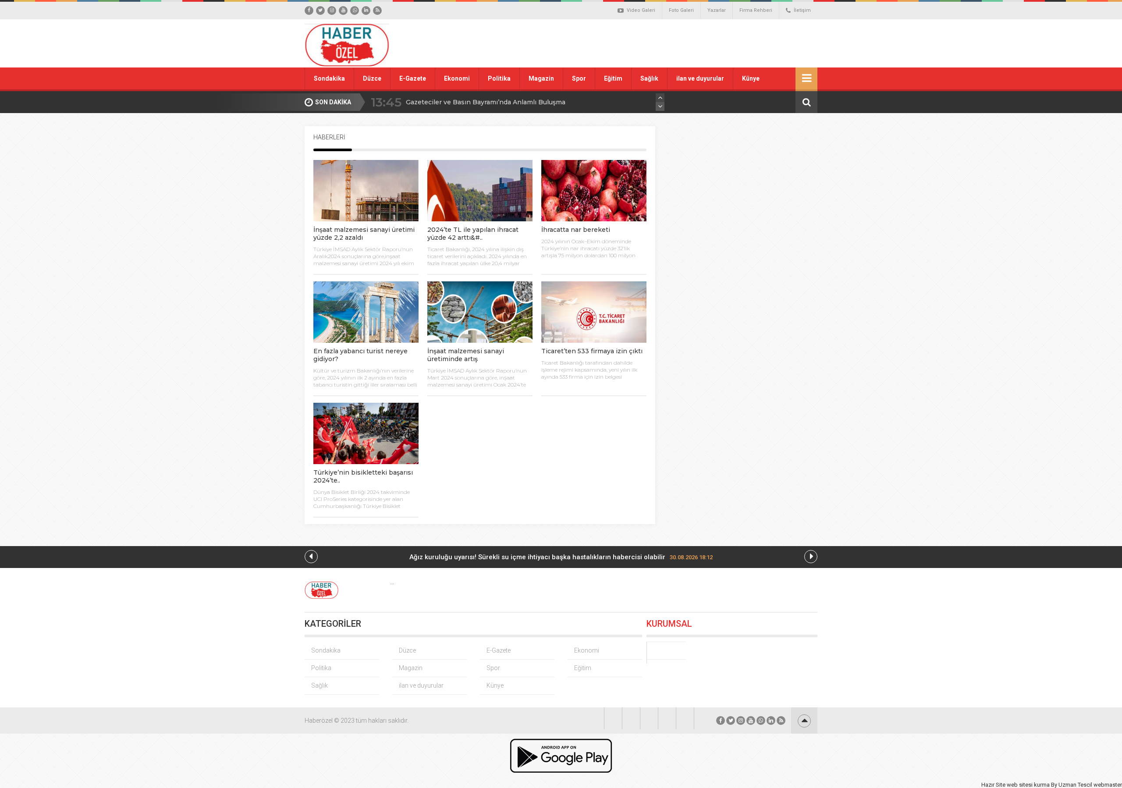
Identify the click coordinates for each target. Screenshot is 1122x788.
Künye (751, 78)
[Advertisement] (659, 43)
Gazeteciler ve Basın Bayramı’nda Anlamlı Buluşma (485, 102)
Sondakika (329, 78)
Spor (579, 78)
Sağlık (649, 78)
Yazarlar (716, 10)
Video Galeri (641, 10)
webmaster (1108, 784)
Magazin (541, 78)
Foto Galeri (681, 10)
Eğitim (613, 78)
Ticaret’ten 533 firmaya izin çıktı (592, 351)
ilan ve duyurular (700, 78)
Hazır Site (993, 784)
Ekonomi (457, 78)
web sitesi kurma (1028, 784)
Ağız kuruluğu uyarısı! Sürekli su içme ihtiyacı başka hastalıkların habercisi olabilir (561, 557)
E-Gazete (412, 78)
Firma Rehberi (755, 10)
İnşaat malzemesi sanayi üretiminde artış (465, 355)
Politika (499, 78)
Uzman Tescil (1075, 784)
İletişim (802, 10)
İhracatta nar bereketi (575, 230)
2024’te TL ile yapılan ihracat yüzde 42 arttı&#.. (472, 233)
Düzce (372, 78)
